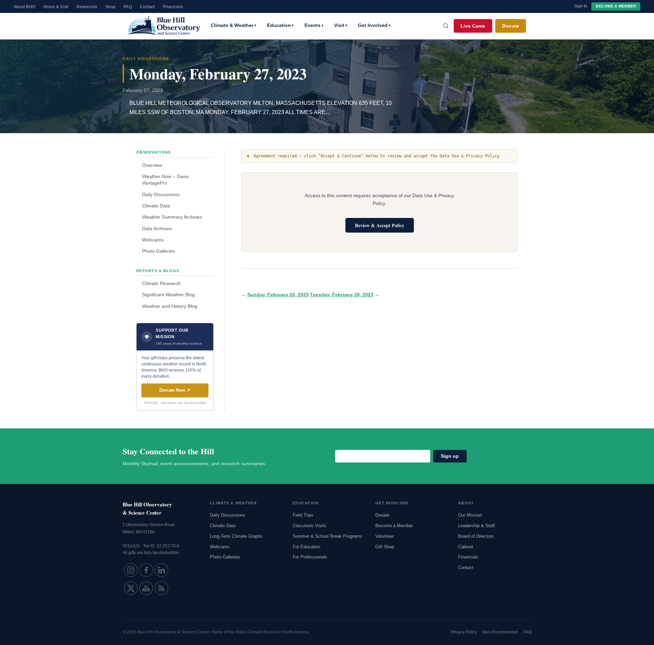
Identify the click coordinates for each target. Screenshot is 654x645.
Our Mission (470, 515)
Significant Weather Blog (168, 294)
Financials (173, 6)
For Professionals (310, 557)
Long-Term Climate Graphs (236, 536)
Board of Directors (476, 536)
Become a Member (616, 6)
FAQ (128, 6)
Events (314, 25)
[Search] (446, 26)
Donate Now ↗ (174, 390)
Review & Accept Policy (379, 225)
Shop (110, 6)
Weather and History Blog (169, 306)
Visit (340, 25)
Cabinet (465, 546)
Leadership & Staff (476, 525)
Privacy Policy (464, 632)
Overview (152, 165)
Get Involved (374, 25)
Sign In (580, 6)
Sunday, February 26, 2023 (278, 294)
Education (280, 25)
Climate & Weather (233, 25)
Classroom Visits (309, 525)
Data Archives (157, 228)
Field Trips (303, 515)
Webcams (153, 239)
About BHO (24, 6)
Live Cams (473, 26)
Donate (510, 26)
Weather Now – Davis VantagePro (165, 180)
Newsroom (86, 6)
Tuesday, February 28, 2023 (341, 294)
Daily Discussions (161, 194)
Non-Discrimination (500, 632)
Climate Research (161, 283)
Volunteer (384, 536)
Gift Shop (384, 546)
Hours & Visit (55, 6)
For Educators (307, 546)
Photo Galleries (158, 251)
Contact (147, 6)
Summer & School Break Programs (327, 536)
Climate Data (156, 205)
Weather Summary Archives (172, 217)
